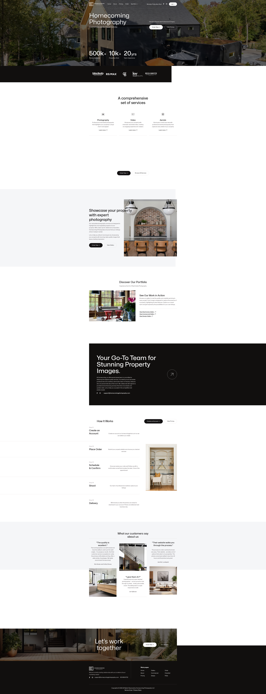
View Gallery (110, 245)
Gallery (153, 670)
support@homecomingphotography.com (117, 393)
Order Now (156, 27)
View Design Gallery (145, 316)
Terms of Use (128, 690)
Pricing (121, 4)
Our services (164, 644)
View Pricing (170, 27)
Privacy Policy (137, 690)
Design (153, 675)
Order (127, 4)
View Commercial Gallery (147, 314)
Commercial (154, 673)
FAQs (166, 675)
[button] (134, 4)
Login (173, 4)
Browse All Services (140, 173)
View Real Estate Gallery (147, 312)
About (115, 4)
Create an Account (153, 421)
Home (109, 4)
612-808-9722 (124, 677)
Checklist (167, 673)
